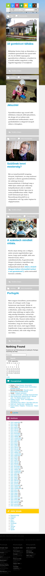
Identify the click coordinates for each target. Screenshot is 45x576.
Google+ (15, 554)
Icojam (2, 552)
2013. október (14, 436)
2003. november (15, 501)
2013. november (15, 435)
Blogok (12, 5)
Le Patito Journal (34, 5)
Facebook (13, 523)
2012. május (14, 458)
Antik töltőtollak (31, 548)
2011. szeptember (15, 471)
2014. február (14, 430)
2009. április (14, 495)
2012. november (15, 451)
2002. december (15, 506)
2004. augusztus (15, 498)
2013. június (14, 443)
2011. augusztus (15, 473)
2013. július (13, 441)
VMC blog (29, 555)
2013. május (14, 444)
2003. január (14, 504)
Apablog (30, 5)
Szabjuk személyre (21, 393)
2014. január (14, 432)
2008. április (14, 496)
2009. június (14, 491)
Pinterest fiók (17, 559)
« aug (8, 377)
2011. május (14, 477)
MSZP (12, 528)
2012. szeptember (15, 454)
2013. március (14, 447)
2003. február (14, 502)
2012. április (14, 460)
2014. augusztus (15, 422)
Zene (12, 525)
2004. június (14, 499)
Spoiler (12, 529)
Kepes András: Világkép (17, 406)
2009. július (13, 490)
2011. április (14, 479)
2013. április (14, 446)
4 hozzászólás (25, 77)
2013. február (14, 449)
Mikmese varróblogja (29, 551)
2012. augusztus (15, 455)
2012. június (14, 457)
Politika (21, 5)
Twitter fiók (16, 563)
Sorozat (12, 526)
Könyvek (13, 138)
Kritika (12, 518)
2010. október (14, 487)
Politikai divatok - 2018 (17, 399)
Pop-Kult (17, 5)
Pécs (11, 520)
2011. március (14, 480)
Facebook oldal (17, 548)
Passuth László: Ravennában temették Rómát (21, 390)
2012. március (14, 462)
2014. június (14, 424)
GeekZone (26, 5)
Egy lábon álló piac (32, 402)
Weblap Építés (4, 565)
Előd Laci (13, 404)
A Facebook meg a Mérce (18, 402)
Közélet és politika (15, 216)
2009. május (14, 493)
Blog (11, 16)
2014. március (14, 429)
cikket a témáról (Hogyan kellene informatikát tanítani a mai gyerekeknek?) (22, 269)
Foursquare (16, 551)
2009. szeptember (15, 488)
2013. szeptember (15, 438)
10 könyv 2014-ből (16, 395)
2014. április (14, 427)
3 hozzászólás (31, 216)
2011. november (15, 468)
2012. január (14, 465)
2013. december (15, 433)
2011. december (15, 466)
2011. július (13, 474)
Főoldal (8, 5)
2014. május (14, 425)
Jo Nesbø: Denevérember (30, 395)
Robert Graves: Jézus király (24, 385)
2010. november (15, 485)
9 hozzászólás (23, 16)
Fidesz (12, 522)
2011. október (14, 469)
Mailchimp (3, 560)
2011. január (14, 484)
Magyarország (14, 515)
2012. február (14, 463)
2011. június (14, 476)
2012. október (14, 452)
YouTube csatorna (16, 567)
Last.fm (15, 413)
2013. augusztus (15, 440)
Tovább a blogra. (17, 71)
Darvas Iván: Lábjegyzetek (25, 404)
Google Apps (4, 548)
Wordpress (3, 571)
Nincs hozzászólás (26, 138)
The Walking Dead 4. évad (22, 398)
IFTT (1, 557)
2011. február (14, 482)
